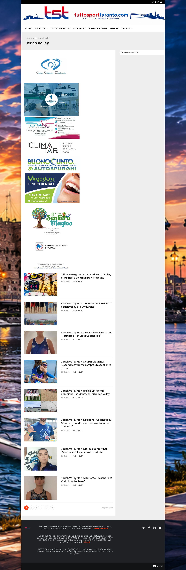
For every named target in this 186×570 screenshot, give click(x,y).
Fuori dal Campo (98, 28)
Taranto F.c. (41, 28)
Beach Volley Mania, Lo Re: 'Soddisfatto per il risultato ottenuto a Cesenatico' (86, 334)
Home (28, 28)
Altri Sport (79, 28)
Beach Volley (44, 38)
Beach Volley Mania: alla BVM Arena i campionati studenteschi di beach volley (85, 392)
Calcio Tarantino (60, 28)
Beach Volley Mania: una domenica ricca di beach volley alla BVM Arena (86, 305)
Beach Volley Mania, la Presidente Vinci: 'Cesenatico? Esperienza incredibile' (84, 450)
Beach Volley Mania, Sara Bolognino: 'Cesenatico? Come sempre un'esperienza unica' (86, 365)
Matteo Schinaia (100, 528)
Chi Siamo (127, 28)
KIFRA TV (114, 28)
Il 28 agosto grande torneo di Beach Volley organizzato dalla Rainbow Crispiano (86, 276)
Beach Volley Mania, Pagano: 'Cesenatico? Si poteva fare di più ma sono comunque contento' (86, 423)
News (35, 38)
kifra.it (86, 542)
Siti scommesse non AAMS (129, 53)
